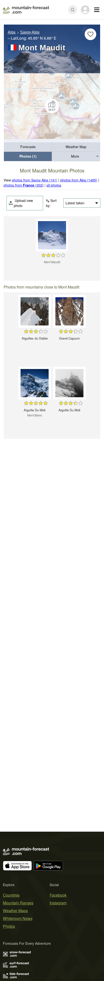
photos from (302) (24, 185)
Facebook (58, 895)
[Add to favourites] (90, 34)
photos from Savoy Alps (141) (34, 180)
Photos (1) (28, 156)
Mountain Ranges (18, 903)
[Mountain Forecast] (26, 10)
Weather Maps (15, 910)
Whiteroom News (17, 918)
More (75, 156)
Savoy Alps (29, 32)
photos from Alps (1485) (78, 180)
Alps (11, 32)
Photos (9, 926)
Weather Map (76, 146)
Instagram (58, 903)
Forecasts (28, 146)
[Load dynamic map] (52, 106)
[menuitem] (28, 147)
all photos (53, 185)
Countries (11, 895)
